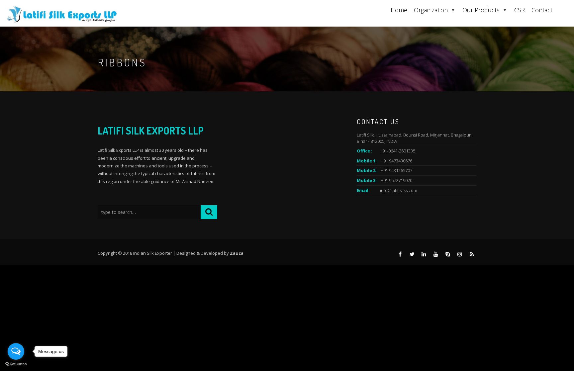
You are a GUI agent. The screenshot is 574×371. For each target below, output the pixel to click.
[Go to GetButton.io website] (16, 364)
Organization (431, 10)
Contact (541, 10)
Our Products (481, 10)
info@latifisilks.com (398, 190)
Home (399, 10)
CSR (519, 10)
